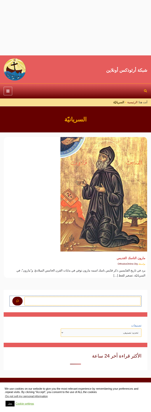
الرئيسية (132, 102)
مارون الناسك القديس (131, 258)
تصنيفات (136, 325)
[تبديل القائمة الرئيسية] (8, 91)
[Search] (17, 301)
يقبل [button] (10, 403)
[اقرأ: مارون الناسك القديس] (103, 191)
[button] (145, 91)
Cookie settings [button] (24, 403)
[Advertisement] (75, 28)
